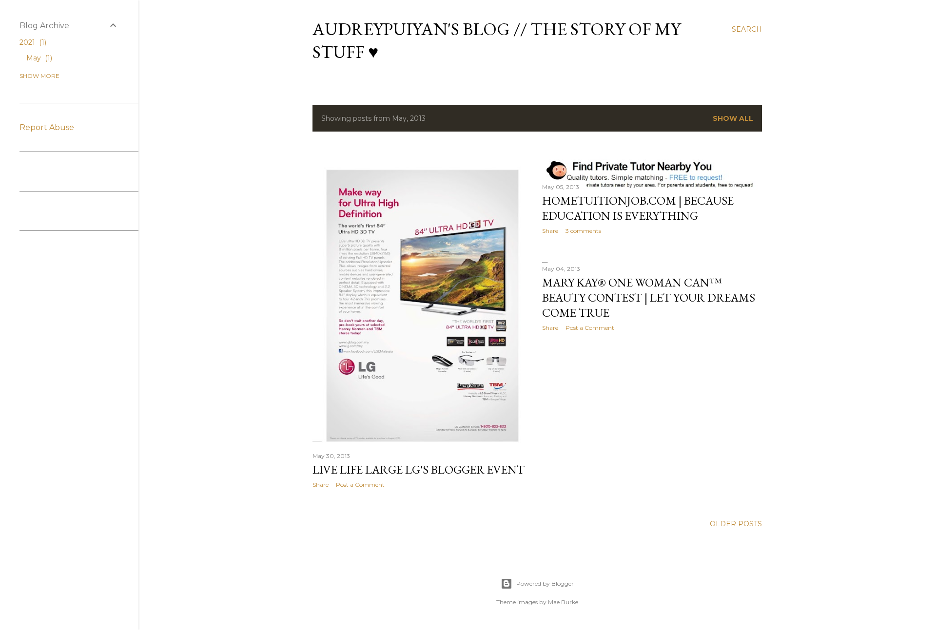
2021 (32, 42)
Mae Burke (563, 602)
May (38, 58)
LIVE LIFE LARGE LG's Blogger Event (418, 469)
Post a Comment (360, 484)
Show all (733, 118)
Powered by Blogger (545, 583)
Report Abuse (47, 127)
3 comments (583, 230)
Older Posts (736, 523)
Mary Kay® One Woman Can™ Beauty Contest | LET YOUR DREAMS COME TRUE (648, 297)
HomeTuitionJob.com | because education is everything (638, 208)
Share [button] (320, 484)
